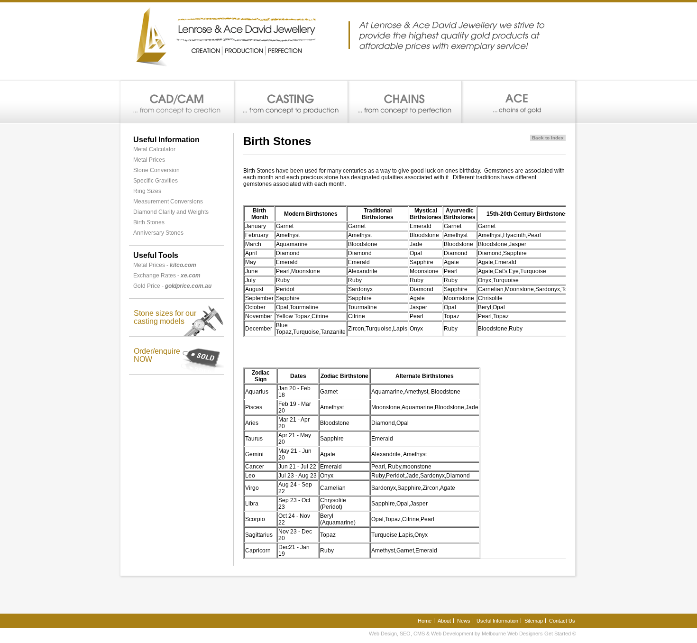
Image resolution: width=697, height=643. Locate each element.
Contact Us (562, 621)
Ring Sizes (147, 191)
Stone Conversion (156, 170)
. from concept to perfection (405, 102)
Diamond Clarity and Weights (171, 212)
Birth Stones (149, 222)
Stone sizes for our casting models (165, 317)
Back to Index (548, 137)
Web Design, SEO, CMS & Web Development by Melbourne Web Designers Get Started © (472, 633)
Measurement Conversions (168, 201)
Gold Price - (172, 286)
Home (424, 621)
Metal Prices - (164, 265)
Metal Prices (149, 159)
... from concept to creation (177, 102)
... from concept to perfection (518, 102)
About (444, 621)
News (463, 621)
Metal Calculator (154, 149)
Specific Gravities (155, 180)
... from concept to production (291, 102)
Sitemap (533, 621)
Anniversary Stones (158, 233)
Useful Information (497, 621)
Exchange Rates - (167, 275)
